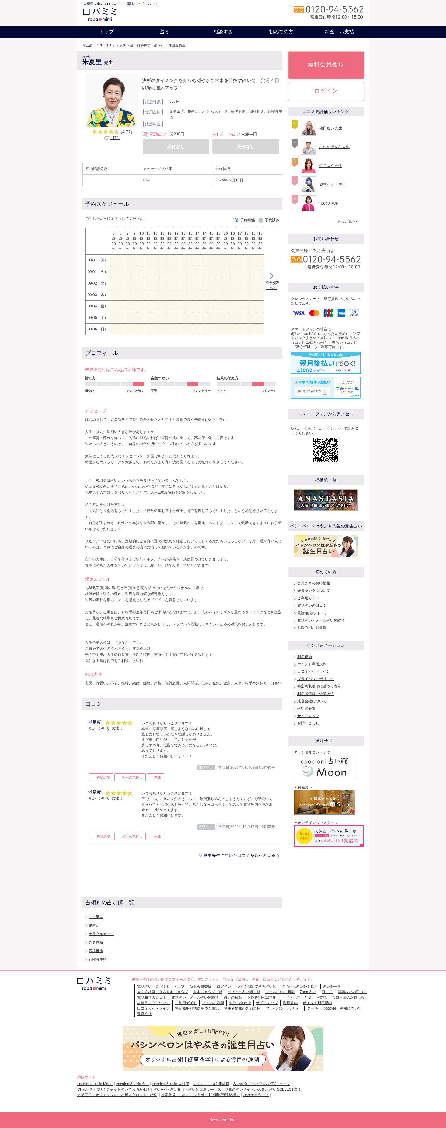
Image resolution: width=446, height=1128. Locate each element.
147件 (115, 138)
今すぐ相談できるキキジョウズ (162, 992)
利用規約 (304, 657)
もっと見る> (347, 221)
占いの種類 (233, 997)
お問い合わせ (308, 723)
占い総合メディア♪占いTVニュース (261, 1084)
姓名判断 (96, 942)
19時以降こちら (271, 285)
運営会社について (311, 701)
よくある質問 (213, 1003)
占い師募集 (306, 708)
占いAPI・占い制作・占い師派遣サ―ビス (187, 1089)
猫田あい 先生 (330, 128)
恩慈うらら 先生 (332, 184)
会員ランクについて (313, 590)
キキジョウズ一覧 (207, 992)
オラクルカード (101, 934)
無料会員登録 (326, 64)
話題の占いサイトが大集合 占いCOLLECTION (262, 1089)
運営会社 (144, 1014)
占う (165, 31)
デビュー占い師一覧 (244, 992)
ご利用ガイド (308, 598)
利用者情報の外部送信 (315, 694)
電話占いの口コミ (311, 605)
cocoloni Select (256, 1095)
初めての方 (281, 31)
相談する (223, 31)
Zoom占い (308, 992)
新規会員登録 (200, 986)
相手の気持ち (132, 777)
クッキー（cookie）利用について (334, 1008)
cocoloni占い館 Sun (132, 1084)
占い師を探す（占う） (147, 45)
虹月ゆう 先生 (330, 166)
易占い (94, 925)
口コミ (327, 992)
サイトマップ (308, 716)
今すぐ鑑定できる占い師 (256, 986)
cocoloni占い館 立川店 (170, 1084)
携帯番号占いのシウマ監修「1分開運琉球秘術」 (200, 1095)
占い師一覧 (332, 986)
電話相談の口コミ (311, 613)
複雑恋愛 (103, 777)
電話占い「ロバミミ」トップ (104, 45)
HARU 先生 (328, 203)
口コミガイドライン (313, 671)
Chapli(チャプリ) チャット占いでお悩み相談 (113, 1089)
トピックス (291, 997)
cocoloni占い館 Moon (95, 1084)
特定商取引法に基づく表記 (197, 1008)
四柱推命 (96, 951)
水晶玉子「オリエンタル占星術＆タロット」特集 (117, 1095)
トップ (106, 31)
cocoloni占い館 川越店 (211, 1084)
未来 (157, 777)
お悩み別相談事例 (311, 627)
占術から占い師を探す (300, 986)
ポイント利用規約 (311, 664)
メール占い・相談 (280, 992)
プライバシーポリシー (315, 679)
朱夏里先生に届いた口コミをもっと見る (237, 855)
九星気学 (96, 917)
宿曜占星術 (98, 959)
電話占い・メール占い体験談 (321, 620)
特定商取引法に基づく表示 (319, 686)
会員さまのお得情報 (313, 583)
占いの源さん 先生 (334, 147)
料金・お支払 (339, 31)
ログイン (326, 91)
